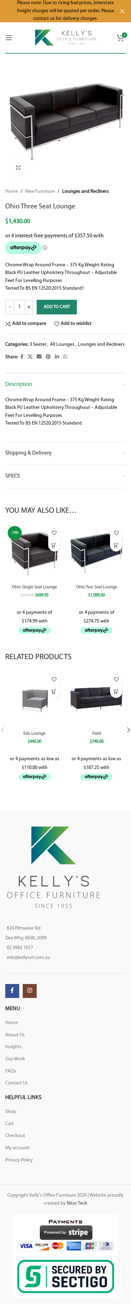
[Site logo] (65, 37)
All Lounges (62, 344)
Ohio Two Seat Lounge (96, 587)
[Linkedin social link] (57, 357)
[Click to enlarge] (18, 168)
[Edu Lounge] (34, 699)
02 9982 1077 (20, 948)
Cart (9, 1124)
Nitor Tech (77, 1203)
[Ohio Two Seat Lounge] (96, 553)
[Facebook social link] (22, 357)
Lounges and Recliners (85, 191)
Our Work (15, 1059)
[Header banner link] (55, 11)
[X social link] (30, 357)
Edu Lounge (34, 734)
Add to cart (57, 307)
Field (96, 734)
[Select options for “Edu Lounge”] (54, 692)
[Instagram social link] (30, 991)
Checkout (15, 1135)
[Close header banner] (122, 11)
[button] (54, 545)
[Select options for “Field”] (116, 692)
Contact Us (16, 1083)
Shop (10, 1111)
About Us (15, 1035)
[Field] (96, 699)
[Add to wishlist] (54, 533)
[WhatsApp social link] (65, 357)
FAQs (10, 1071)
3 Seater (38, 344)
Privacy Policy (19, 1160)
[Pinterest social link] (48, 357)
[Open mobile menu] (9, 38)
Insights (13, 1047)
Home (11, 191)
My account (17, 1148)
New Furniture (40, 191)
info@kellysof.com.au (28, 957)
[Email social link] (39, 357)
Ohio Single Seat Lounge (34, 587)
